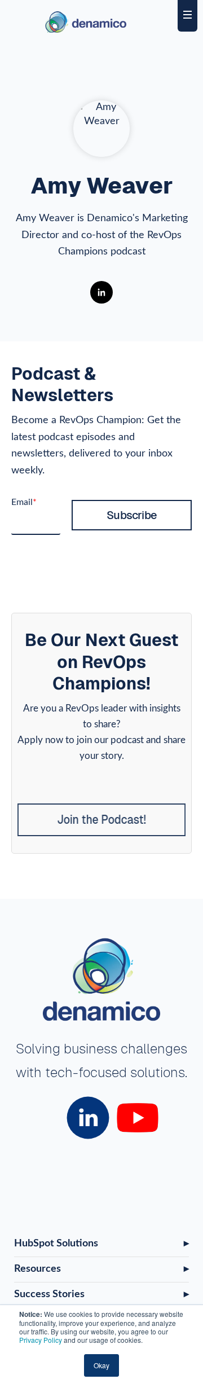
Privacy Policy (40, 1340)
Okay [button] (101, 1365)
